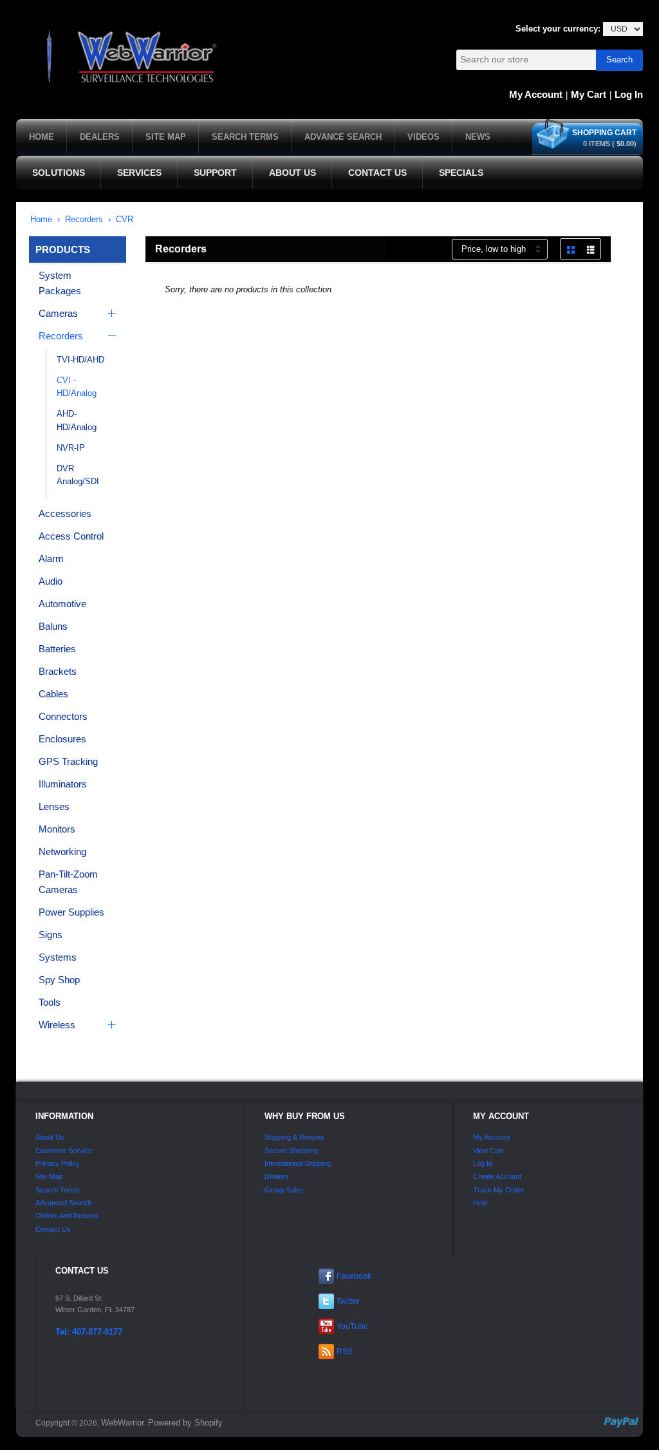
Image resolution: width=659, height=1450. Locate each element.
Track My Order (498, 1190)
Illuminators (63, 783)
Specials (461, 172)
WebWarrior (122, 1422)
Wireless (57, 1024)
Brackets (58, 671)
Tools (49, 1002)
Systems (58, 957)
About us (49, 1137)
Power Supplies (71, 912)
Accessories (65, 513)
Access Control (71, 536)
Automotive (62, 603)
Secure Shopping (291, 1150)
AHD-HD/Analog (77, 420)
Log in (629, 94)
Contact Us (377, 172)
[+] (110, 313)
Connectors (63, 716)
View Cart (488, 1150)
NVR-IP (71, 448)
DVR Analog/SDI (78, 475)
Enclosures (62, 738)
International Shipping (298, 1163)
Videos (423, 137)
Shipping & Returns (294, 1137)
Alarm (51, 558)
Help (480, 1203)
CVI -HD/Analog (77, 387)
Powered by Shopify (185, 1422)
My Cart (588, 94)
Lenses (54, 806)
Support (215, 172)
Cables (53, 693)
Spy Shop (59, 979)
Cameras (58, 313)
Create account (497, 1176)
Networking (62, 851)
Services (139, 172)
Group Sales (284, 1190)
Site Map (165, 137)
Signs (50, 934)
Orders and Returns (66, 1215)
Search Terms (245, 137)
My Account (535, 94)
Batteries (57, 648)
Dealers (100, 137)
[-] (110, 336)
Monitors (57, 829)
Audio (50, 581)
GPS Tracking (68, 761)
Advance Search (343, 137)
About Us (292, 172)
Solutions (58, 172)
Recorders (84, 219)
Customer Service (63, 1150)
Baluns (53, 626)
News (477, 137)
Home (41, 137)
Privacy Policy (57, 1163)
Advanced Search (63, 1203)
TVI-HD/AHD (80, 359)
